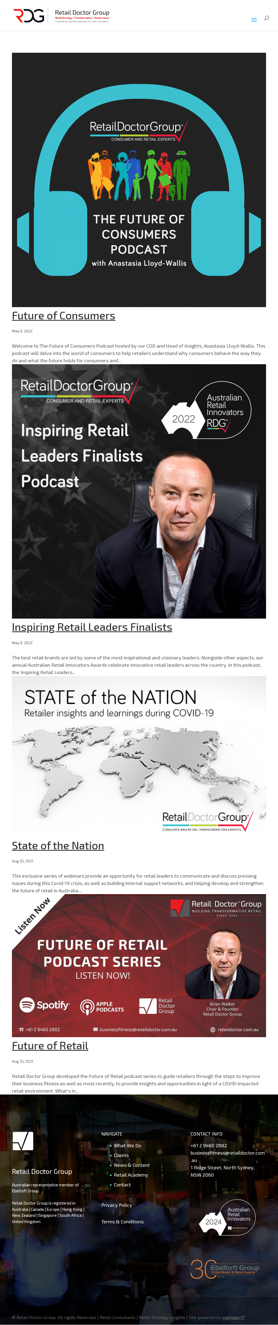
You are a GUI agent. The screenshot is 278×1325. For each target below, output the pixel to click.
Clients (121, 1155)
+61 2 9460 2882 (209, 1145)
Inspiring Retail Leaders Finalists (92, 626)
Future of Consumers (63, 315)
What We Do (127, 1145)
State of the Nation (58, 845)
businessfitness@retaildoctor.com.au (228, 1156)
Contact (122, 1184)
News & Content (132, 1165)
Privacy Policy (116, 1205)
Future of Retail (50, 1045)
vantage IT (233, 1317)
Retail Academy (131, 1175)
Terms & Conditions (122, 1221)
